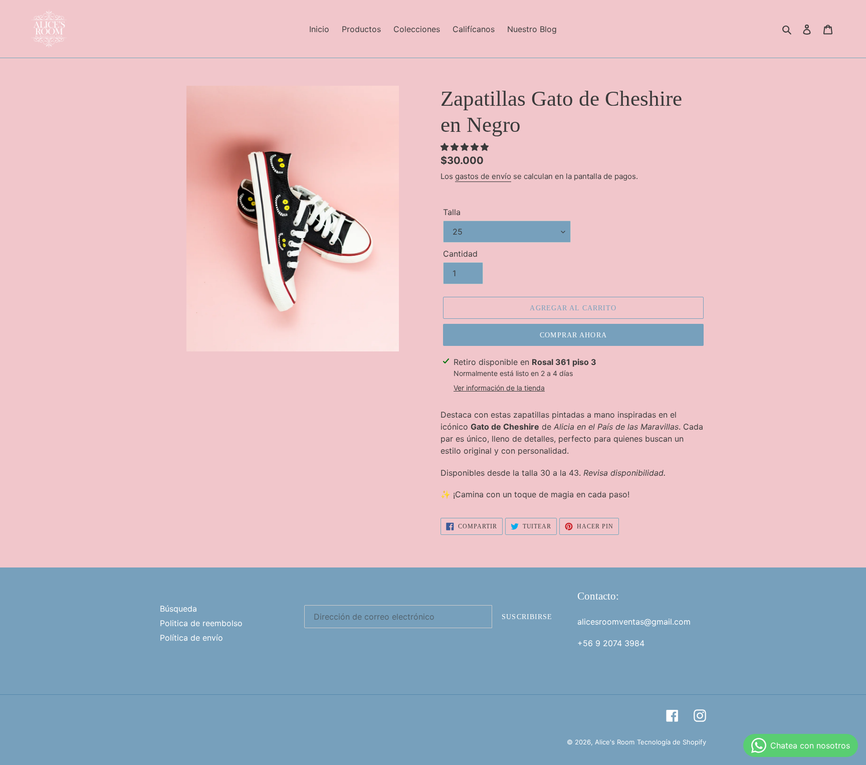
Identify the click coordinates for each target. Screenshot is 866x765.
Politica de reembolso (201, 623)
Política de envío (191, 638)
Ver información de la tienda (499, 388)
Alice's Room (614, 742)
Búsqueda (178, 609)
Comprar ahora (573, 335)
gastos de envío (483, 176)
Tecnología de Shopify (671, 742)
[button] (466, 147)
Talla (452, 212)
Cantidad (460, 254)
